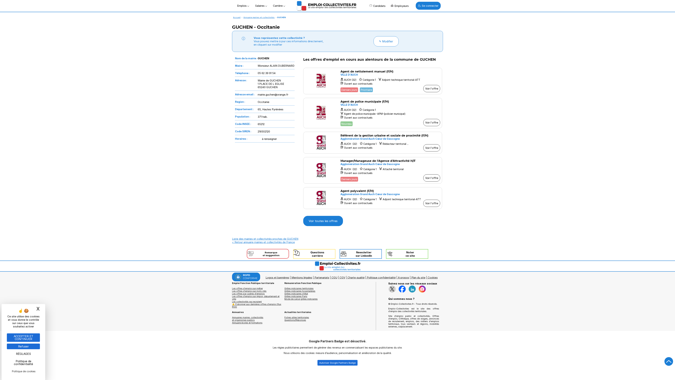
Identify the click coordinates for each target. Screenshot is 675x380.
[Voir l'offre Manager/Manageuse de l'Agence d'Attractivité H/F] (372, 170)
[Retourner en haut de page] (668, 361)
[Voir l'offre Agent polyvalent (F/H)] (372, 198)
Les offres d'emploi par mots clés (249, 291)
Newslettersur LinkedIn (364, 254)
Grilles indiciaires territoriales (299, 288)
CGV (342, 277)
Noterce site (410, 254)
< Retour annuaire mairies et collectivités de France (263, 242)
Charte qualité (356, 277)
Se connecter (430, 5)
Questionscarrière (317, 254)
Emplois (242, 5)
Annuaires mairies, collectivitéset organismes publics (247, 318)
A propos (403, 277)
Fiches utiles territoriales (296, 317)
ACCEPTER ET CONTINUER (23, 337)
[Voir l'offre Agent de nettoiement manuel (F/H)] (372, 81)
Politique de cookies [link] (24, 371)
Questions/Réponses (295, 320)
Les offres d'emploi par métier (247, 288)
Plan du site (418, 277)
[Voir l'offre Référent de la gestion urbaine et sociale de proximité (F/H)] (372, 142)
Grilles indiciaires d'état (296, 293)
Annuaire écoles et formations (247, 322)
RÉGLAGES (23, 354)
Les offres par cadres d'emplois (248, 293)
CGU (334, 277)
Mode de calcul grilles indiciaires (301, 299)
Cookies (433, 277)
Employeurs (401, 6)
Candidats (379, 6)
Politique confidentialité (381, 277)
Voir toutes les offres (323, 221)
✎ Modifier (386, 41)
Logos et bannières (277, 277)
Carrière (278, 5)
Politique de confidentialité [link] (23, 362)
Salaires (260, 5)
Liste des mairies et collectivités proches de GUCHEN (265, 238)
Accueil (236, 17)
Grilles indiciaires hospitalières (299, 291)
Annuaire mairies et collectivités (259, 17)
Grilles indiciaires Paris (295, 296)
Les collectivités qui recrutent (247, 301)
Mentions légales (301, 277)
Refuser (23, 346)
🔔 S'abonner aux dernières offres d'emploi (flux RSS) (256, 305)
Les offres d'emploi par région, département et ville (255, 297)
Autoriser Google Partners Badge (337, 362)
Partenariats (321, 277)
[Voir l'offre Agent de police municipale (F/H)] (372, 113)
